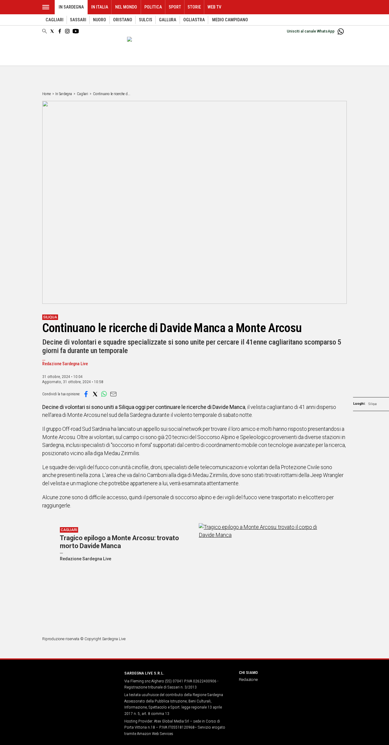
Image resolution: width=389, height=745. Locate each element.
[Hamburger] (45, 7)
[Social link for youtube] (76, 31)
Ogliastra (194, 19)
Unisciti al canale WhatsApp (311, 31)
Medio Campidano (230, 19)
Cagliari (55, 19)
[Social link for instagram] (67, 31)
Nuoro (99, 19)
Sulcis (145, 19)
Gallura (167, 19)
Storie (194, 7)
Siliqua (372, 404)
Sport (175, 7)
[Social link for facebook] (59, 31)
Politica (153, 7)
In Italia (99, 7)
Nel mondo (126, 7)
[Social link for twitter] (52, 31)
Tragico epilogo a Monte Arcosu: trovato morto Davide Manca (119, 542)
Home (46, 94)
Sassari (78, 19)
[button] (86, 394)
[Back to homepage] (80, 684)
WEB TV (214, 7)
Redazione (248, 679)
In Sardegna (71, 7)
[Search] (44, 31)
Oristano (122, 19)
